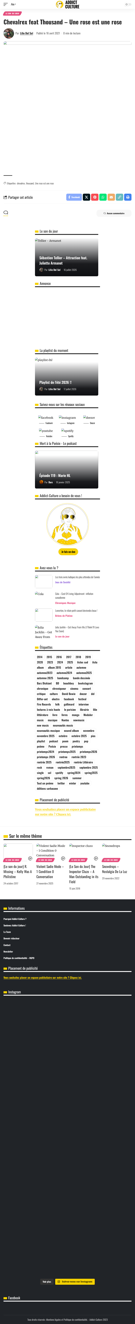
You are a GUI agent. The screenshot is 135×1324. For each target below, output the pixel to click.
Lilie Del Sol (26, 33)
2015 (49, 657)
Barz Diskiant (44, 683)
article (68, 667)
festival (82, 699)
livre (54, 715)
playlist (41, 741)
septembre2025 (66, 767)
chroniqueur (59, 688)
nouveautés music (63, 725)
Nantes (65, 720)
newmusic (78, 720)
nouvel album (71, 730)
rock (39, 767)
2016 (59, 657)
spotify (59, 773)
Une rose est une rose (44, 183)
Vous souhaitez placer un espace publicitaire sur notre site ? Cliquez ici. (43, 977)
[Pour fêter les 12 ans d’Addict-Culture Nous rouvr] (35, 1010)
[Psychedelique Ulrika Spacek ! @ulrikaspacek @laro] (35, 1230)
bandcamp (63, 678)
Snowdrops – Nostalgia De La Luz (114, 869)
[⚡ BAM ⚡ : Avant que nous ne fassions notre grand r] (99, 1084)
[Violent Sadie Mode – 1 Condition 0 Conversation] (51, 852)
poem (65, 741)
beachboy (68, 683)
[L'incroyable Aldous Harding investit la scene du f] (99, 1230)
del (92, 694)
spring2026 (43, 778)
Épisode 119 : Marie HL (54, 475)
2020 (40, 662)
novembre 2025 (45, 736)
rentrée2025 (63, 762)
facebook (69, 699)
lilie (95, 709)
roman (49, 767)
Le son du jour (12, 13)
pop (86, 741)
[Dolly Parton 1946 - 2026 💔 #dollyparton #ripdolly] (35, 1173)
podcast (53, 741)
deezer (83, 694)
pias (93, 736)
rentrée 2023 (79, 757)
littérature (42, 715)
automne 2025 (45, 678)
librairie (84, 709)
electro (56, 699)
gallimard (69, 704)
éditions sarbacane (47, 788)
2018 (78, 657)
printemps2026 (88, 752)
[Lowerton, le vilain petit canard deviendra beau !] (44, 615)
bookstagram (85, 683)
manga (75, 715)
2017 (68, 657)
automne (81, 667)
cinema (74, 688)
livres (65, 715)
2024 (60, 662)
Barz (51, 482)
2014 (39, 657)
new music (43, 725)
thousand (30, 183)
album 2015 (54, 667)
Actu (94, 662)
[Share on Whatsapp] (103, 197)
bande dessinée (81, 678)
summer (77, 778)
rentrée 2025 (44, 762)
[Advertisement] (67, 145)
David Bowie (68, 694)
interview (84, 704)
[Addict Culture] (67, 4)
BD (57, 683)
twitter (61, 783)
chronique (42, 688)
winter (72, 783)
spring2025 (91, 773)
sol (49, 773)
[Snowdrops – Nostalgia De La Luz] (116, 852)
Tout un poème (45, 783)
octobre (63, 736)
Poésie (52, 746)
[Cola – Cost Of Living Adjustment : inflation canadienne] (44, 598)
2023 (50, 662)
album (40, 667)
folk (57, 704)
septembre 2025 (88, 767)
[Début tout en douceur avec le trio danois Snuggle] (35, 1259)
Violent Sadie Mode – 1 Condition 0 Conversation (50, 871)
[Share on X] (86, 197)
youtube (84, 783)
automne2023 (44, 673)
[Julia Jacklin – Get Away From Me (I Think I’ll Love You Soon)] (44, 631)
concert (86, 688)
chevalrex (21, 183)
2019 (88, 657)
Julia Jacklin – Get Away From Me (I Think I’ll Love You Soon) (77, 629)
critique (41, 694)
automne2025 (84, 673)
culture (54, 694)
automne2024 (64, 673)
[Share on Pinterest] (94, 197)
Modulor (88, 715)
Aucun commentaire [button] (115, 213)
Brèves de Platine (63, 615)
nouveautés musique (48, 730)
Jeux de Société (62, 582)
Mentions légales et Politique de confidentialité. (67, 1319)
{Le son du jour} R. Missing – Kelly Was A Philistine (18, 871)
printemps (77, 746)
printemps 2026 (46, 757)
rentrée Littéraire (83, 762)
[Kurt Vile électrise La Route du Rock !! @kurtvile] (99, 1205)
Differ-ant (42, 699)
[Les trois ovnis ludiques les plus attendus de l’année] (44, 581)
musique (52, 720)
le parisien (70, 709)
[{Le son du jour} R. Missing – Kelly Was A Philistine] (18, 852)
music (40, 720)
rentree (63, 757)
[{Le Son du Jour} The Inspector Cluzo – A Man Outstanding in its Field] (84, 852)
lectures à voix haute (48, 709)
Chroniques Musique (65, 603)
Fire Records (44, 704)
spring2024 (73, 773)
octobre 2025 (79, 736)
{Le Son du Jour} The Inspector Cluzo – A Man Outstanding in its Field (83, 874)
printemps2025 (67, 752)
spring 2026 (61, 778)
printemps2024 (45, 752)
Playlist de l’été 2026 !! (55, 382)
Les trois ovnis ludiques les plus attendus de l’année (77, 577)
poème (40, 746)
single (40, 773)
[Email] (111, 197)
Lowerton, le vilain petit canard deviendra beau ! (76, 610)
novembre (88, 730)
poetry (76, 741)
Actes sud (82, 662)
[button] (6, 4)
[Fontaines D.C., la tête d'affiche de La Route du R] (35, 1205)
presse (64, 746)
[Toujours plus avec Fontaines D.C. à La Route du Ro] (99, 1181)
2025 (70, 662)
